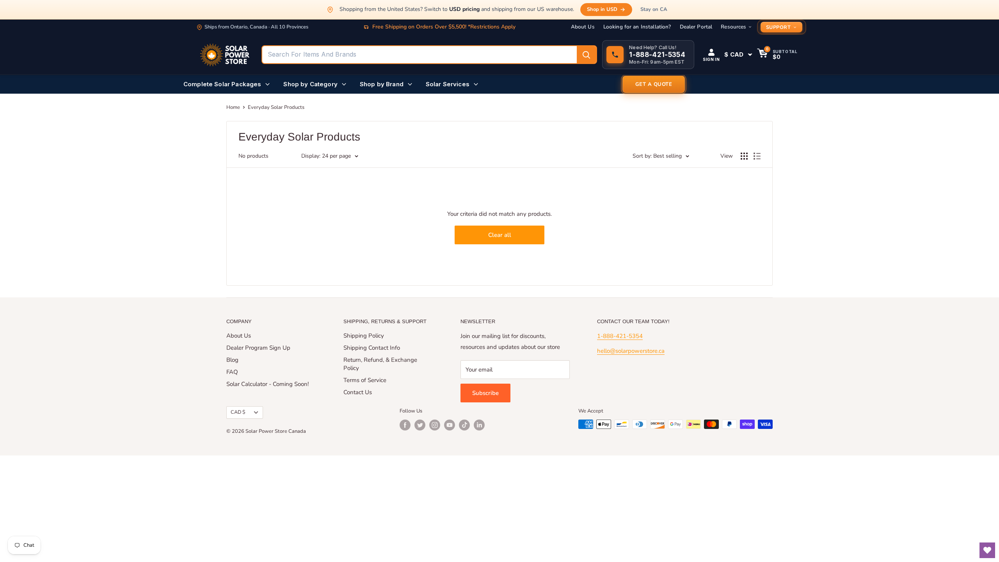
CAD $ (238, 412)
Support (778, 27)
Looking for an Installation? (637, 27)
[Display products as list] (757, 156)
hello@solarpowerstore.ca (631, 351)
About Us (583, 27)
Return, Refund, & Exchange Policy (380, 364)
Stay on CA (653, 9)
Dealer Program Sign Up (258, 348)
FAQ (232, 372)
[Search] (586, 54)
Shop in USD (602, 9)
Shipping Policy (363, 336)
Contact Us (357, 392)
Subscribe (485, 393)
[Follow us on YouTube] (449, 425)
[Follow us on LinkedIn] (479, 425)
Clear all (499, 235)
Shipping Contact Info (371, 348)
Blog (232, 360)
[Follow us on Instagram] (434, 425)
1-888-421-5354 (620, 336)
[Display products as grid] (744, 156)
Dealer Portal (696, 27)
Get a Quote (653, 84)
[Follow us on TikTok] (464, 425)
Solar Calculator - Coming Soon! (267, 384)
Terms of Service (364, 380)
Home (233, 107)
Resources (733, 27)
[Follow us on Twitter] (419, 425)
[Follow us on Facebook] (405, 425)
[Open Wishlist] (987, 550)
